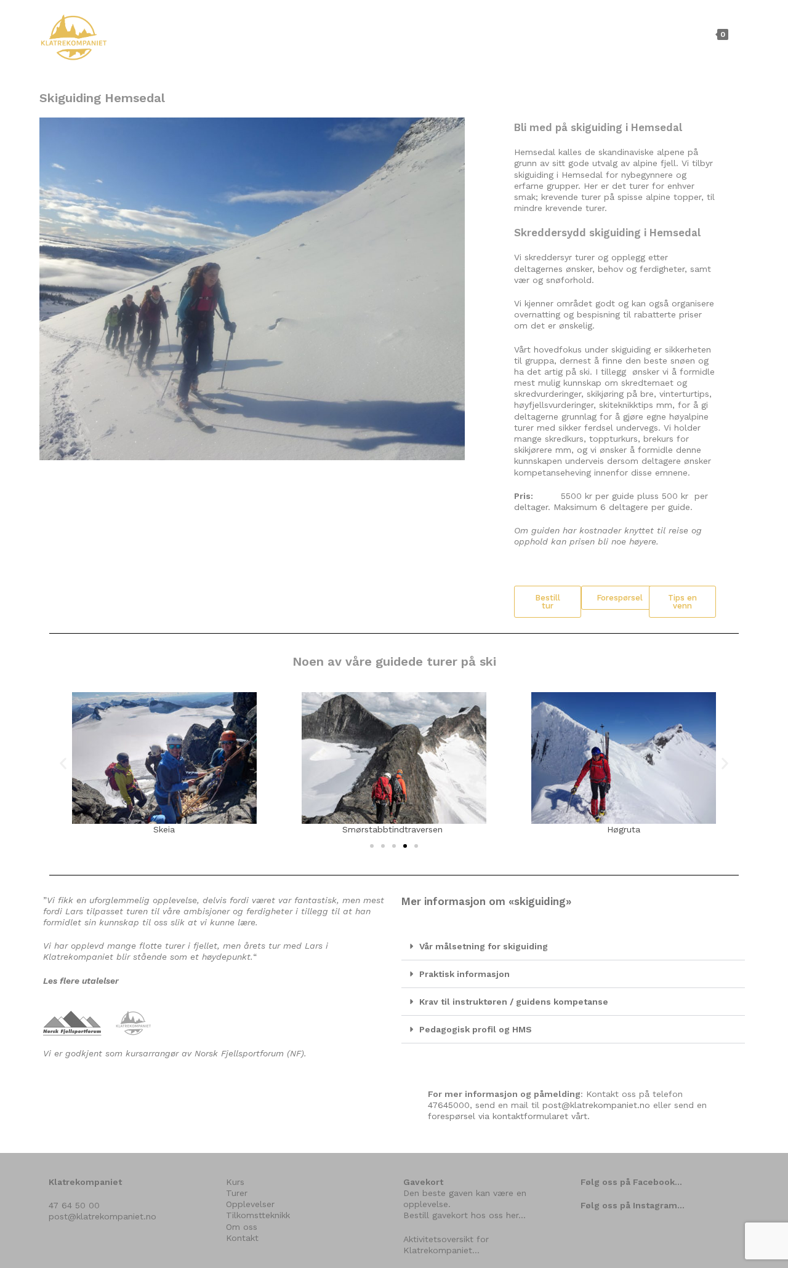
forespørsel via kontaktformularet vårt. (509, 1116)
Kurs (235, 1182)
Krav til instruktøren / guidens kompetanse (513, 1002)
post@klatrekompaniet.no (596, 1105)
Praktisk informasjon (464, 974)
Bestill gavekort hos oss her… (464, 1215)
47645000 (449, 1105)
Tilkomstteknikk (258, 1215)
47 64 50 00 (74, 1205)
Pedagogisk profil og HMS (475, 1029)
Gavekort (423, 1182)
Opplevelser (250, 1204)
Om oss (241, 1227)
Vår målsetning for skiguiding (483, 946)
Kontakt (242, 1238)
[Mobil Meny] (740, 33)
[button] (547, 602)
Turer (236, 1193)
